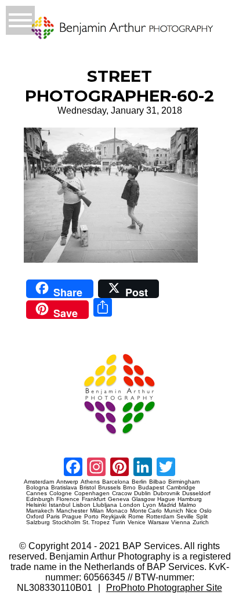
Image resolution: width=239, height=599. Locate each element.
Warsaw (158, 522)
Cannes (36, 493)
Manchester (72, 511)
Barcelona (115, 482)
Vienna (180, 522)
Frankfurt (94, 499)
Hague (166, 499)
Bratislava (64, 488)
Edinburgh (40, 499)
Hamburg (190, 499)
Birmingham (184, 482)
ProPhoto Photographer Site (164, 588)
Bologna (37, 488)
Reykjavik (113, 517)
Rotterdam (160, 517)
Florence (67, 499)
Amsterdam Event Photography (44, 438)
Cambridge (180, 488)
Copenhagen (92, 493)
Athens (90, 482)
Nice (191, 511)
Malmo (187, 505)
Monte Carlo (146, 511)
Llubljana (105, 505)
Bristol (87, 488)
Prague (72, 517)
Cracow (122, 493)
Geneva (118, 499)
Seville (185, 517)
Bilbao (157, 482)
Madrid (167, 505)
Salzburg (38, 522)
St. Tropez (96, 522)
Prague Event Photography (41, 348)
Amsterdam (39, 482)
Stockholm (66, 522)
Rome (136, 517)
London (129, 505)
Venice (137, 522)
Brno (129, 488)
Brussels (109, 488)
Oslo (206, 511)
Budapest (151, 488)
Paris (53, 517)
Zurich (201, 522)
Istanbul (59, 505)
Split (202, 517)
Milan (97, 511)
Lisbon (81, 505)
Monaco (117, 511)
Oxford (35, 517)
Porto (91, 517)
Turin (118, 522)
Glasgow (143, 499)
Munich (173, 511)
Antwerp (67, 482)
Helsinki (36, 505)
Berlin (139, 482)
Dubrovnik (166, 493)
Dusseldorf (196, 493)
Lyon (149, 505)
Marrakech (40, 511)
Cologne (60, 493)
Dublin (142, 493)
